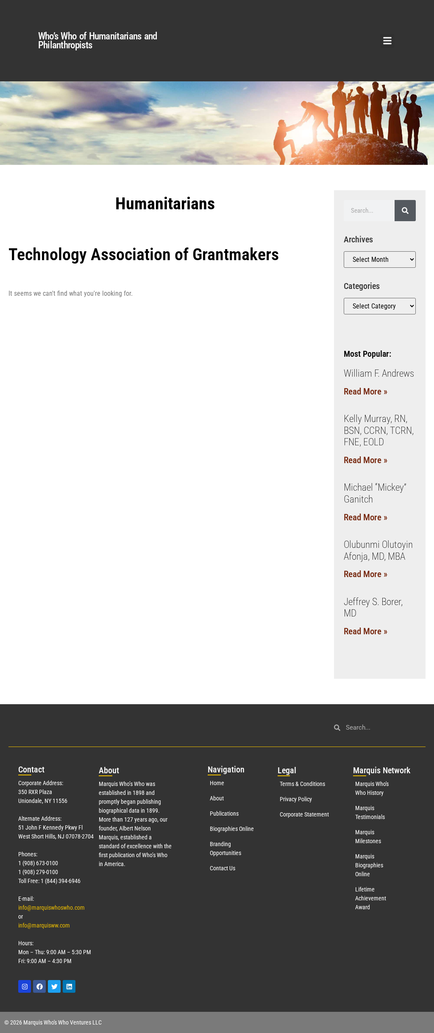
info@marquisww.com (44, 925)
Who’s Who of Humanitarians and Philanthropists (97, 41)
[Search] (405, 210)
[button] (387, 41)
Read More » (365, 391)
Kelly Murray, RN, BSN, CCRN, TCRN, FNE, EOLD (379, 430)
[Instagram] (24, 986)
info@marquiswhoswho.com (51, 907)
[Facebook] (39, 986)
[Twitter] (54, 986)
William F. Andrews (379, 373)
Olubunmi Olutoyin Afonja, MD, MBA (378, 550)
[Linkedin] (69, 986)
